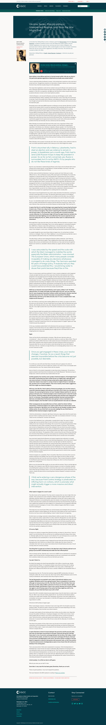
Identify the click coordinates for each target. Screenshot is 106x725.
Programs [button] (65, 6)
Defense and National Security (35, 678)
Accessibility (19, 716)
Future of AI (58, 10)
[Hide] (105, 41)
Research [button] (40, 6)
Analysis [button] (51, 6)
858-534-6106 (51, 696)
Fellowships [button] (58, 6)
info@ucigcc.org (51, 699)
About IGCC (19, 709)
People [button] (45, 6)
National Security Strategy (50, 10)
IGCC (21, 6)
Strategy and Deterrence (48, 678)
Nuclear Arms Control (66, 10)
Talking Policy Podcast (20, 47)
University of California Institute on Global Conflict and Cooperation (29, 1)
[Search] (88, 6)
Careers (18, 712)
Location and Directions (53, 702)
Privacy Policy (19, 714)
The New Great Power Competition (62, 678)
